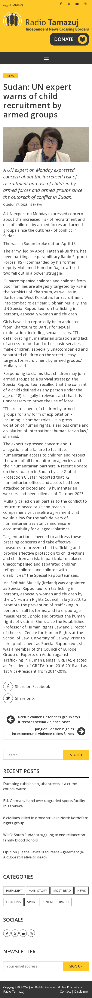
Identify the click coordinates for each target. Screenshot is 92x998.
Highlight (14, 890)
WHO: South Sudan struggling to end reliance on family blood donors (44, 837)
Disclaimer (81, 991)
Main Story (37, 890)
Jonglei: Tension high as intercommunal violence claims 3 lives (43, 731)
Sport (32, 902)
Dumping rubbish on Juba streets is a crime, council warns (40, 786)
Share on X (24, 698)
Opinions (13, 902)
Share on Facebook (32, 686)
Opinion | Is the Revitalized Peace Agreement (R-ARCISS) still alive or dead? (43, 854)
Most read (62, 890)
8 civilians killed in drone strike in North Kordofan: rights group (45, 820)
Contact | (66, 991)
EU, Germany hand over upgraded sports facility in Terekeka (44, 803)
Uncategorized (56, 902)
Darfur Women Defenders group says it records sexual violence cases (49, 719)
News (10, 75)
